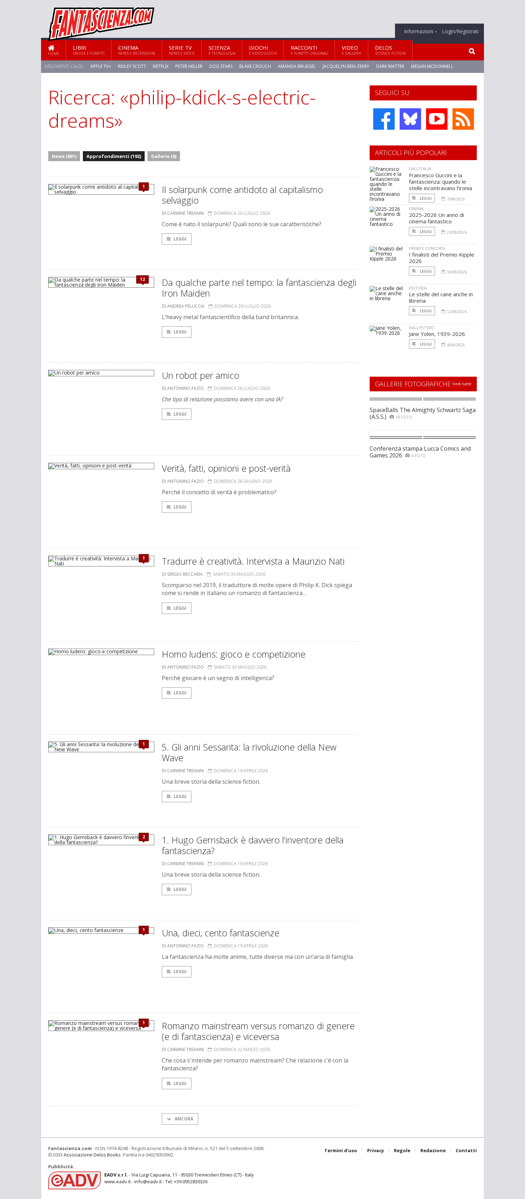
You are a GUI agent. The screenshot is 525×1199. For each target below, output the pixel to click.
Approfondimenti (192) (113, 156)
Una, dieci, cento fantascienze (220, 933)
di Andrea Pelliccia (183, 306)
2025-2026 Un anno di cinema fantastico (436, 218)
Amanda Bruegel (297, 66)
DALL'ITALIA (420, 168)
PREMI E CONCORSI (427, 248)
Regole (402, 1150)
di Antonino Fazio (183, 388)
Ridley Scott (132, 66)
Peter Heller (188, 66)
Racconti (309, 50)
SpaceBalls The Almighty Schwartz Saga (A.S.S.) (423, 413)
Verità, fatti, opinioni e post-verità (226, 468)
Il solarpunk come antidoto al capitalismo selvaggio (242, 194)
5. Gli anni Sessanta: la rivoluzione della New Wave (249, 752)
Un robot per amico (200, 375)
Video (351, 50)
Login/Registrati (460, 31)
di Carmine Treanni (183, 213)
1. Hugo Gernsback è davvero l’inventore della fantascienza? (253, 845)
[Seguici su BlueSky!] (410, 119)
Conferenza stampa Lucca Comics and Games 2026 (420, 452)
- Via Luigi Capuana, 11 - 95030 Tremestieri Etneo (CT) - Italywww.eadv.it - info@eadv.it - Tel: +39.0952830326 (179, 1177)
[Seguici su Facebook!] (384, 119)
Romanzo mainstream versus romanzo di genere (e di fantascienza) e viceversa (258, 1031)
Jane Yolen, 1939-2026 (437, 333)
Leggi (180, 239)
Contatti (466, 1150)
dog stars (220, 66)
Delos (390, 50)
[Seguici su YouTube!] (437, 119)
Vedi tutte (461, 383)
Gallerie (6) (163, 156)
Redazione (433, 1150)
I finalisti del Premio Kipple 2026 (441, 257)
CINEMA (416, 208)
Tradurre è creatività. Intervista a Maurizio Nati (253, 561)
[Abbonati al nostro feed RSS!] (463, 119)
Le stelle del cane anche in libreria (441, 297)
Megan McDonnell (432, 66)
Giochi (263, 50)
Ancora (183, 1119)
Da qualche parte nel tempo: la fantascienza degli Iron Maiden (259, 287)
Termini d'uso (340, 1150)
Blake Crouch (255, 66)
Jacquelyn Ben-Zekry (345, 66)
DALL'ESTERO (421, 328)
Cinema (136, 50)
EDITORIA (418, 288)
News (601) (64, 156)
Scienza (222, 50)
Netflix (161, 66)
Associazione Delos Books (92, 1154)
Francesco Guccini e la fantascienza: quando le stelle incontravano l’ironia (440, 182)
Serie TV (182, 50)
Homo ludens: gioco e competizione (233, 654)
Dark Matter (390, 66)
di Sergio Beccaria (182, 574)
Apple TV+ (100, 66)
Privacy (375, 1150)
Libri (89, 50)
